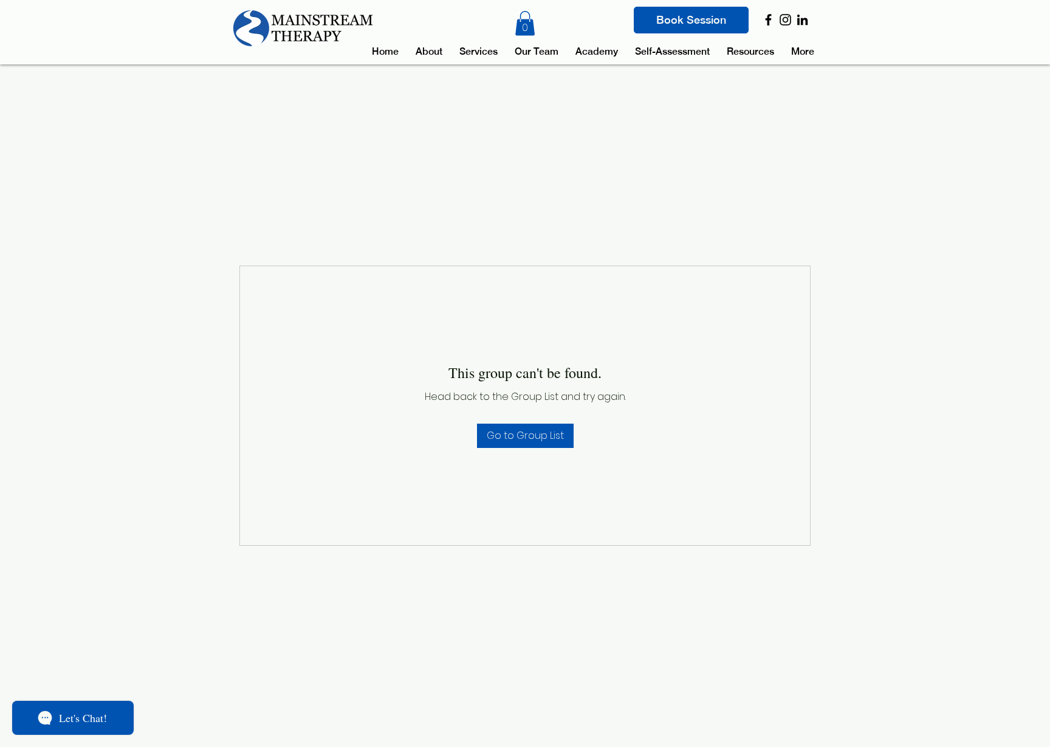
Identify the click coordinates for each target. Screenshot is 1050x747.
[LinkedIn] (802, 19)
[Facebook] (768, 19)
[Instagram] (785, 19)
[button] (525, 23)
